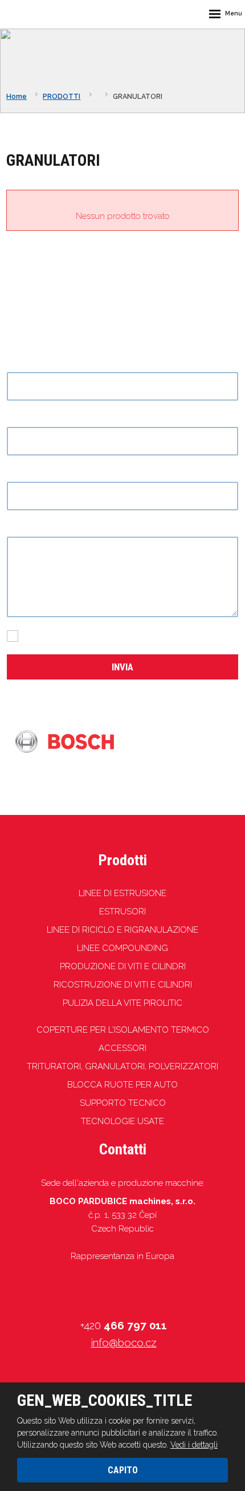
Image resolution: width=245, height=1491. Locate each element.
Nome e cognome (45, 364)
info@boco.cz (124, 1342)
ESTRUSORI (122, 911)
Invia (122, 667)
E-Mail (23, 474)
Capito (123, 1470)
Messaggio (31, 529)
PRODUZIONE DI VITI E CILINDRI (123, 966)
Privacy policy (158, 635)
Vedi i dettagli (194, 1444)
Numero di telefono (47, 419)
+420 (123, 1325)
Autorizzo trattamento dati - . (105, 635)
